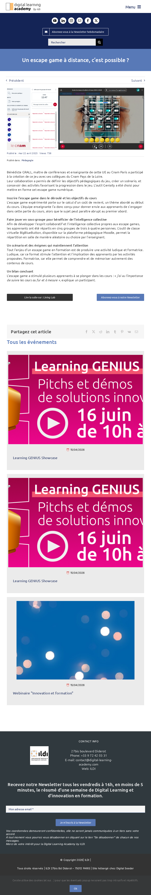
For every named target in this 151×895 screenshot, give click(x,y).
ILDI (93, 768)
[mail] (79, 20)
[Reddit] (100, 331)
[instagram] (71, 20)
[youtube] (55, 20)
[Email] (136, 331)
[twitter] (96, 20)
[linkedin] (63, 20)
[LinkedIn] (107, 331)
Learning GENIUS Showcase (35, 458)
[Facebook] (86, 331)
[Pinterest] (122, 331)
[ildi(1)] (39, 748)
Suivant (136, 80)
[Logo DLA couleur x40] (23, 4)
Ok (75, 888)
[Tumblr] (115, 331)
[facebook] (88, 20)
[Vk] (129, 331)
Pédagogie (27, 160)
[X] (93, 331)
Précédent (16, 80)
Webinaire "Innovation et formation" (43, 693)
